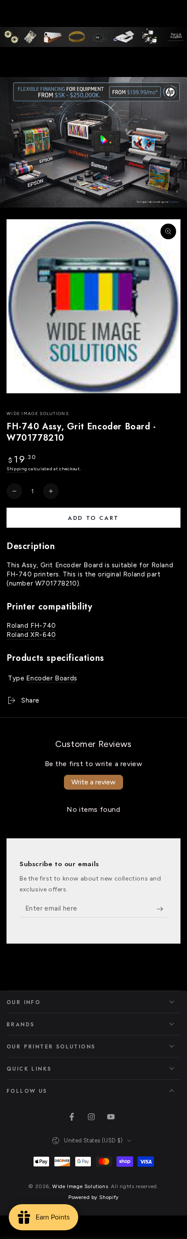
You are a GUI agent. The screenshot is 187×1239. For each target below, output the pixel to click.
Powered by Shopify (93, 1197)
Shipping (17, 469)
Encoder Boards (51, 678)
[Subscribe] (162, 908)
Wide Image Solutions (38, 413)
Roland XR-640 (31, 635)
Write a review (93, 782)
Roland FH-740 (31, 626)
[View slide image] (93, 142)
